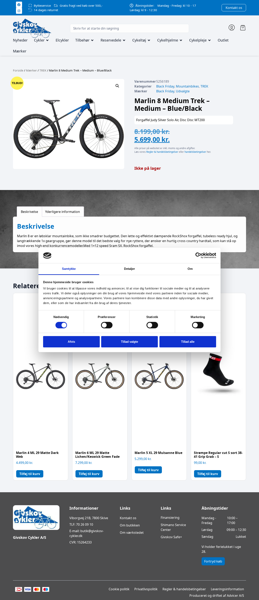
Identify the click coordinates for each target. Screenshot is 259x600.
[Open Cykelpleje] (209, 40)
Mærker (31, 70)
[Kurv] (243, 28)
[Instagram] (19, 11)
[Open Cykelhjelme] (181, 40)
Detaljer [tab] (129, 269)
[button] (117, 86)
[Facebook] (19, 5)
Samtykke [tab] (69, 269)
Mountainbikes (187, 86)
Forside (18, 70)
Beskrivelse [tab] (29, 211)
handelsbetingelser (195, 152)
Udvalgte (183, 91)
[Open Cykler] (47, 40)
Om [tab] (190, 269)
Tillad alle (187, 341)
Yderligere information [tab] (62, 211)
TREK (42, 70)
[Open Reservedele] (124, 40)
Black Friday (165, 86)
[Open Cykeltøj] (149, 40)
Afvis (71, 341)
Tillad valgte (129, 341)
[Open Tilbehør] (92, 40)
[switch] (107, 325)
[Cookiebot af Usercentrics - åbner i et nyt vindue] (198, 255)
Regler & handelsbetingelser (162, 152)
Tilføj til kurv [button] (29, 474)
